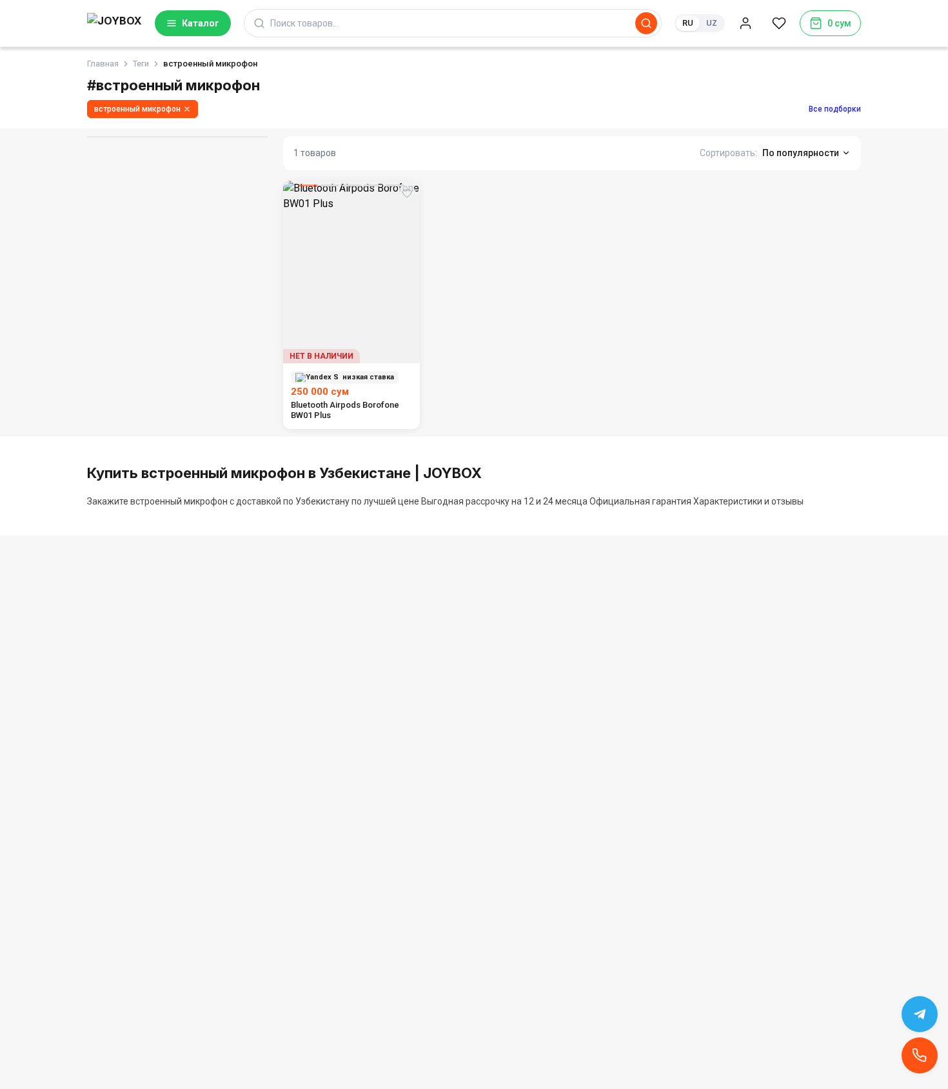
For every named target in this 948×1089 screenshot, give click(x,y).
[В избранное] (407, 194)
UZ (711, 23)
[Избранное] (779, 23)
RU (687, 23)
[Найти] (646, 23)
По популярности (800, 153)
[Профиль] (745, 23)
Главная (103, 63)
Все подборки (835, 109)
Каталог (200, 23)
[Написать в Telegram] (920, 1014)
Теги (141, 63)
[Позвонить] (920, 1055)
